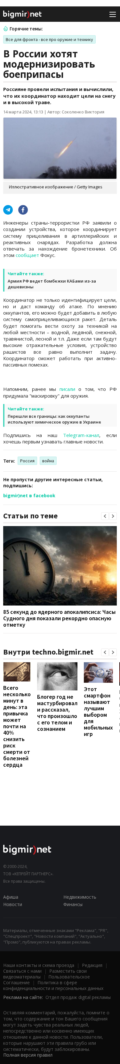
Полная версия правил (27, 1055)
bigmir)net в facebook (29, 495)
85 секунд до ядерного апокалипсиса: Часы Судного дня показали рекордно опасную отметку (59, 618)
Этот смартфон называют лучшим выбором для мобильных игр (98, 711)
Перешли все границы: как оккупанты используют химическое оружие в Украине (54, 419)
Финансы (73, 904)
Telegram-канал (81, 435)
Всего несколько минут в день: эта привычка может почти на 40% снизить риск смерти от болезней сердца (17, 726)
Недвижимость (79, 897)
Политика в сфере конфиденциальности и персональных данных (53, 985)
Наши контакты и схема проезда (38, 965)
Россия (27, 461)
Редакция (92, 965)
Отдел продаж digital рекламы (78, 997)
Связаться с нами (22, 971)
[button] (105, 516)
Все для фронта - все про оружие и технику (49, 39)
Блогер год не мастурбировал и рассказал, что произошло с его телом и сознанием (57, 712)
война (48, 461)
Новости (12, 904)
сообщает (27, 255)
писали (67, 389)
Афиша (10, 897)
